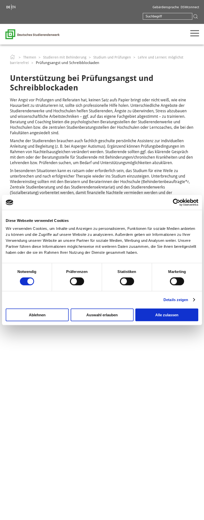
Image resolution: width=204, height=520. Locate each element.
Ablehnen (37, 315)
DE (8, 7)
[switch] (77, 281)
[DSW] (32, 33)
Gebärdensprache (166, 7)
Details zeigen (175, 300)
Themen (29, 57)
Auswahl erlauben (102, 315)
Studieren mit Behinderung (64, 57)
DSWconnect (190, 7)
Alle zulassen (166, 315)
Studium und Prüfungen (112, 57)
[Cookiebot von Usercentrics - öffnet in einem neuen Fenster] (176, 202)
